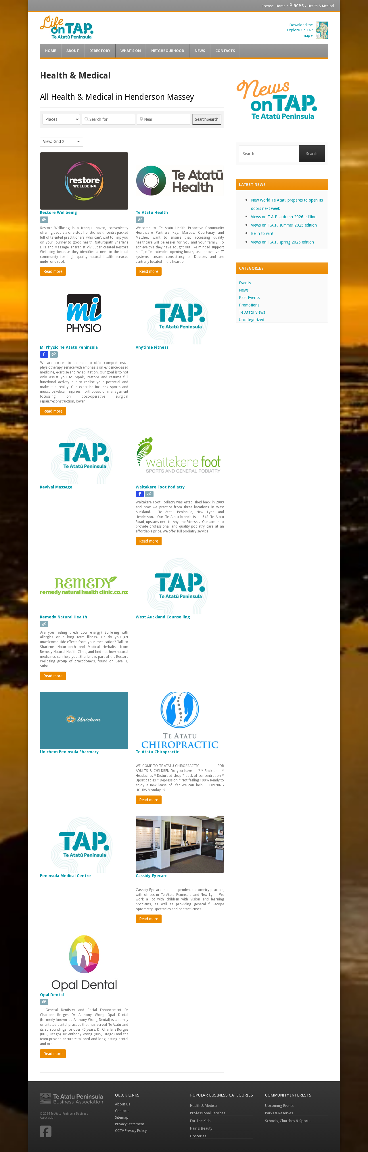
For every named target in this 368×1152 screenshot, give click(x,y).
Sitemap (122, 1117)
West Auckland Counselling (163, 617)
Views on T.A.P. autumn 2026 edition (284, 216)
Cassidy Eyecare (152, 875)
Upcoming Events (279, 1105)
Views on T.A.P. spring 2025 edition (282, 242)
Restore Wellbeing (58, 212)
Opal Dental (52, 994)
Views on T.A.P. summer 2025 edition (284, 225)
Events (245, 283)
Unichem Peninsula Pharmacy (69, 752)
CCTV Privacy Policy (131, 1130)
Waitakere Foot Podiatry (160, 487)
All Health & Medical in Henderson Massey (117, 97)
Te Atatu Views (252, 312)
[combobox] (61, 142)
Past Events (249, 297)
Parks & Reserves (279, 1113)
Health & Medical (204, 1105)
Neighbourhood (167, 51)
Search (206, 119)
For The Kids (200, 1121)
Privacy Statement (129, 1124)
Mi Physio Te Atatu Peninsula (69, 347)
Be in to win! (262, 233)
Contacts (225, 51)
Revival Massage (56, 487)
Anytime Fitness (152, 347)
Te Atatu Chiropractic (157, 752)
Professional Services (207, 1113)
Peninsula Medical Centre (65, 875)
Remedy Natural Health (63, 617)
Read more (52, 271)
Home (280, 6)
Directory (99, 51)
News (200, 51)
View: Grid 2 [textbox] (53, 141)
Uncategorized (251, 319)
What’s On (130, 51)
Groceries (198, 1136)
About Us (122, 1104)
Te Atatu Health (152, 212)
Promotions (249, 305)
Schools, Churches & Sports (287, 1121)
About (72, 51)
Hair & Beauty (201, 1128)
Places (296, 5)
